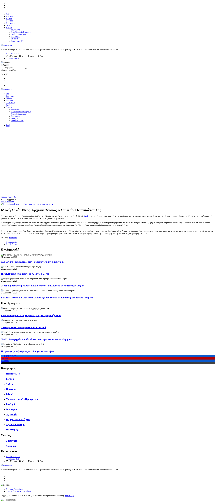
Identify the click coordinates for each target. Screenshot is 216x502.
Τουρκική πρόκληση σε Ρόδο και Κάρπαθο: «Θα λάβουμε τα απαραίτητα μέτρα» (42, 285)
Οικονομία (10, 23)
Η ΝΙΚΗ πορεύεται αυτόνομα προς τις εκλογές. (25, 273)
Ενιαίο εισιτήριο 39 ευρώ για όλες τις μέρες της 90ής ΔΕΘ (31, 315)
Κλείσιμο (5, 65)
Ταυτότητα (11, 440)
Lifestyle (14, 39)
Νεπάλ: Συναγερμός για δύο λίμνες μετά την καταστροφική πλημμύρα (36, 339)
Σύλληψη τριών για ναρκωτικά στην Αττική (23, 327)
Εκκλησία (12, 197)
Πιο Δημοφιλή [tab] (11, 242)
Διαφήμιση (11, 446)
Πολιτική (9, 21)
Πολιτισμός (15, 36)
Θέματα (9, 27)
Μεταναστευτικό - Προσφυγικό (22, 399)
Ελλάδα (9, 18)
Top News (10, 16)
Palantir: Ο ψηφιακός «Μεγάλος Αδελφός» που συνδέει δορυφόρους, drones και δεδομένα (47, 297)
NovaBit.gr (69, 496)
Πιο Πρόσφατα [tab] (12, 244)
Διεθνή (9, 25)
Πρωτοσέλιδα (13, 373)
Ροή (7, 14)
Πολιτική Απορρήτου (14, 489)
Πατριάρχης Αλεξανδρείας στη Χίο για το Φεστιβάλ (27, 351)
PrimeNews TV (17, 41)
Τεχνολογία (15, 30)
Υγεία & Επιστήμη (18, 34)
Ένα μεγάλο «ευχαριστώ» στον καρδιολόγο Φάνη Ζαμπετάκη (32, 261)
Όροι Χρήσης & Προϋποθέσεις (18, 491)
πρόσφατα (13, 238)
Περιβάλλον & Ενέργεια (20, 32)
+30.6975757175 (13, 54)
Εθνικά (9, 394)
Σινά (86, 216)
